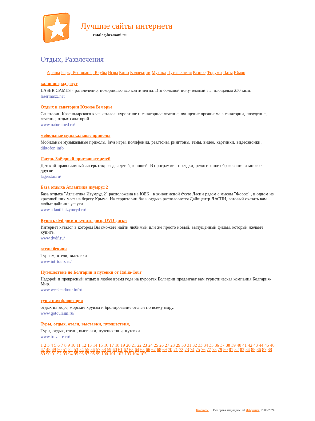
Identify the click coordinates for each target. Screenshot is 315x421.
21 (134, 345)
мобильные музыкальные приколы (75, 135)
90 (48, 354)
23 (145, 345)
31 (189, 345)
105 (143, 354)
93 (65, 354)
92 (59, 354)
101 (112, 354)
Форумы (214, 72)
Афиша (53, 72)
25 (156, 345)
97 (87, 354)
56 (92, 349)
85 (253, 349)
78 (214, 349)
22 (139, 345)
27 (167, 345)
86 (259, 349)
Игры (113, 72)
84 (247, 349)
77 (209, 349)
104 (135, 354)
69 (164, 349)
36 (217, 345)
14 (95, 345)
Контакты (202, 410)
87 (264, 349)
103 (128, 354)
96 (81, 354)
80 (225, 349)
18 (117, 345)
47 (43, 349)
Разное (199, 72)
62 (126, 349)
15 (100, 345)
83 (242, 349)
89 (43, 354)
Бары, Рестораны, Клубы (84, 72)
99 (98, 354)
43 (255, 345)
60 (115, 349)
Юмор (239, 72)
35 (211, 345)
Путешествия (179, 72)
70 (170, 349)
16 (106, 345)
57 (98, 349)
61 (120, 349)
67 (153, 349)
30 (183, 345)
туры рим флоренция (62, 300)
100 (105, 354)
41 (244, 345)
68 (159, 349)
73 (187, 349)
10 (73, 345)
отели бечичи (54, 249)
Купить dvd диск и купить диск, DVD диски (84, 220)
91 (54, 354)
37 (222, 345)
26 (161, 345)
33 (200, 345)
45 (267, 345)
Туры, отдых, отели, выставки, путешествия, (85, 324)
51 (65, 349)
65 (142, 349)
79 (220, 349)
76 (203, 349)
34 (206, 345)
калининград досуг (59, 83)
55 (87, 349)
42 (250, 345)
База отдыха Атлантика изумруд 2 (74, 187)
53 (76, 349)
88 (270, 349)
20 (128, 345)
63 (131, 349)
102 (120, 354)
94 (70, 354)
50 (59, 349)
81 (231, 349)
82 (236, 349)
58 (104, 349)
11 (79, 345)
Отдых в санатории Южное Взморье (76, 107)
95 (76, 354)
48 (48, 349)
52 (70, 349)
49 (54, 349)
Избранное (252, 410)
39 (233, 345)
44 (261, 345)
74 (192, 349)
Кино (124, 72)
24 (150, 345)
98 (92, 354)
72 (181, 349)
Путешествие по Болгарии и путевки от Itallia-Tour (91, 272)
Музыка (159, 72)
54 (81, 349)
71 (175, 349)
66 (148, 349)
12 (84, 345)
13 (89, 345)
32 (195, 345)
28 (172, 345)
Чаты (228, 72)
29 (178, 345)
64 (137, 349)
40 (239, 345)
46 (272, 345)
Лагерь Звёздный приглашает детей (75, 159)
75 (198, 349)
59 (109, 349)
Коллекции (140, 72)
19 (123, 345)
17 (112, 345)
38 (228, 345)
